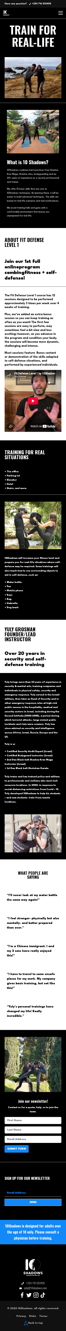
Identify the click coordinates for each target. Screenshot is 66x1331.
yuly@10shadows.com (35, 1288)
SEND (33, 1202)
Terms (43, 1316)
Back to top (35, 1323)
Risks (32, 1316)
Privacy (21, 1316)
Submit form (16, 1149)
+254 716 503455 (41, 4)
